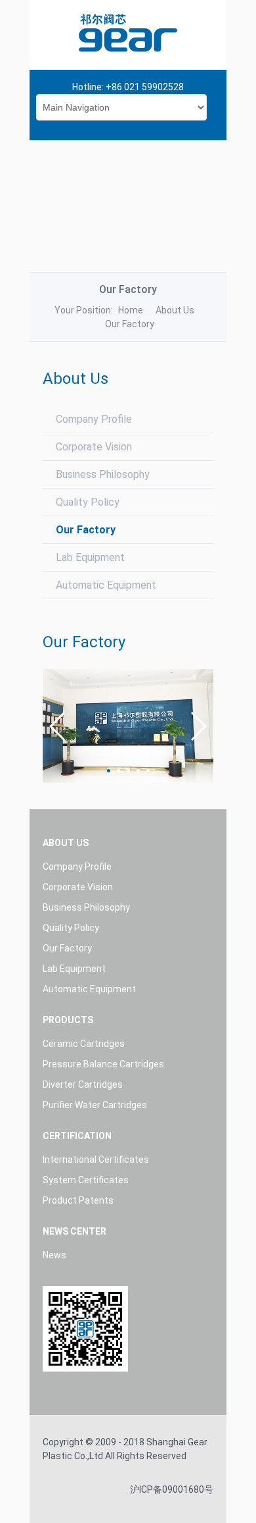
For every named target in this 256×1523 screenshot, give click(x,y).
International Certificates (96, 1159)
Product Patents (78, 1200)
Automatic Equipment (106, 585)
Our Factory (86, 529)
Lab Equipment (90, 557)
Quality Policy (87, 502)
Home (130, 310)
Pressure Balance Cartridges (103, 1064)
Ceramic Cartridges (84, 1043)
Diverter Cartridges (83, 1084)
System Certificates (86, 1180)
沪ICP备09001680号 (171, 1489)
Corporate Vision (94, 447)
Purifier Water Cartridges (95, 1105)
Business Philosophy (103, 474)
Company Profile (94, 419)
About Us (175, 310)
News (54, 1255)
